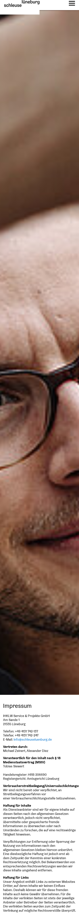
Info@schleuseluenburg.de (33, 740)
